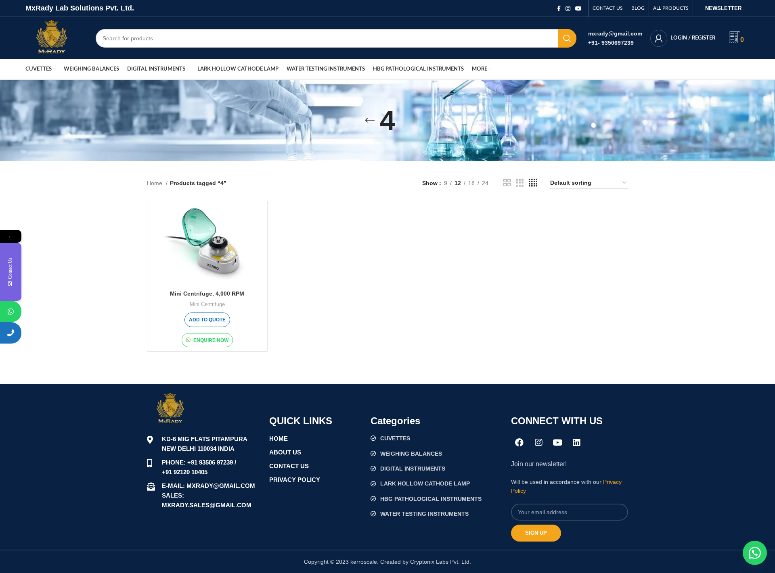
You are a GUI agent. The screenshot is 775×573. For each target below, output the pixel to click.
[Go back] (370, 121)
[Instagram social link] (568, 8)
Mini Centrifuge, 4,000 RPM (207, 293)
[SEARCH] (567, 38)
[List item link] (437, 438)
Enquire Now (210, 340)
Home (155, 183)
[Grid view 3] (520, 183)
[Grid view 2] (507, 183)
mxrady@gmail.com (615, 33)
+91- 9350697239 (611, 43)
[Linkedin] (576, 442)
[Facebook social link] (559, 8)
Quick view (257, 218)
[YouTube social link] (578, 8)
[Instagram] (538, 442)
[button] (755, 553)
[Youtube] (557, 442)
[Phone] (10, 333)
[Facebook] (519, 442)
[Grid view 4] (533, 183)
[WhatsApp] (10, 311)
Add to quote (207, 320)
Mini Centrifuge (207, 304)
